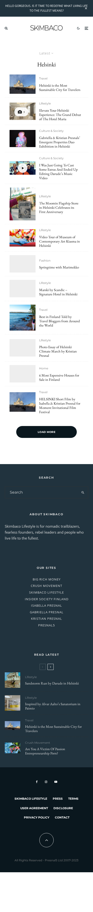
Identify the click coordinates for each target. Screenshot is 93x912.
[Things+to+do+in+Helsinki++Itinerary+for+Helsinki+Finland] (23, 318)
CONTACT (62, 817)
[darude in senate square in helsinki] (12, 680)
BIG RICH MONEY (47, 579)
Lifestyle (45, 103)
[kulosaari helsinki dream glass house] (23, 373)
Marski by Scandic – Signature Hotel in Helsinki (58, 292)
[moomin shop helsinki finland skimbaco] (23, 204)
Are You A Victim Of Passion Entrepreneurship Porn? (45, 751)
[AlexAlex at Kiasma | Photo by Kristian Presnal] (23, 238)
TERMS (73, 798)
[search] (83, 492)
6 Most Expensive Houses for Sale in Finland (59, 377)
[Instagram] (46, 782)
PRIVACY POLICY (36, 817)
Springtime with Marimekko (59, 267)
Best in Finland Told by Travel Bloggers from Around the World (59, 321)
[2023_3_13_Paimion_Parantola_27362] (12, 703)
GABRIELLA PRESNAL (46, 612)
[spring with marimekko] (23, 264)
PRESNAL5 (46, 625)
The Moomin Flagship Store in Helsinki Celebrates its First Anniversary (58, 207)
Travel (43, 78)
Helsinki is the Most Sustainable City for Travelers (59, 87)
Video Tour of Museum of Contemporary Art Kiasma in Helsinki (59, 241)
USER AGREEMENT (34, 808)
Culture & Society (51, 131)
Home (43, 368)
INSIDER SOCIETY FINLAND (46, 599)
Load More (46, 432)
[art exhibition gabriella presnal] (23, 138)
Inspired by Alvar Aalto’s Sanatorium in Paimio (52, 706)
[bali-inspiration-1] (12, 748)
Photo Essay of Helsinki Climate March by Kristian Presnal (58, 351)
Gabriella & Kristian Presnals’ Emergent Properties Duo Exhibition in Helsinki (59, 142)
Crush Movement (37, 742)
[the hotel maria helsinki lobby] (23, 111)
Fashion (45, 260)
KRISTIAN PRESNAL (46, 618)
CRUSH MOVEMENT (46, 586)
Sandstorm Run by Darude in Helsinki (52, 683)
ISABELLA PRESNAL (46, 605)
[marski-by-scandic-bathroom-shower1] (23, 288)
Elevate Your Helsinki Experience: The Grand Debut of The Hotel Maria (60, 114)
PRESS (58, 798)
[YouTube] (56, 782)
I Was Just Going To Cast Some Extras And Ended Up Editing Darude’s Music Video (58, 171)
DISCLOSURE (63, 808)
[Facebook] (36, 782)
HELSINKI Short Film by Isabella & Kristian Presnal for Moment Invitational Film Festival (59, 405)
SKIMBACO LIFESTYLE (46, 592)
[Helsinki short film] (23, 84)
